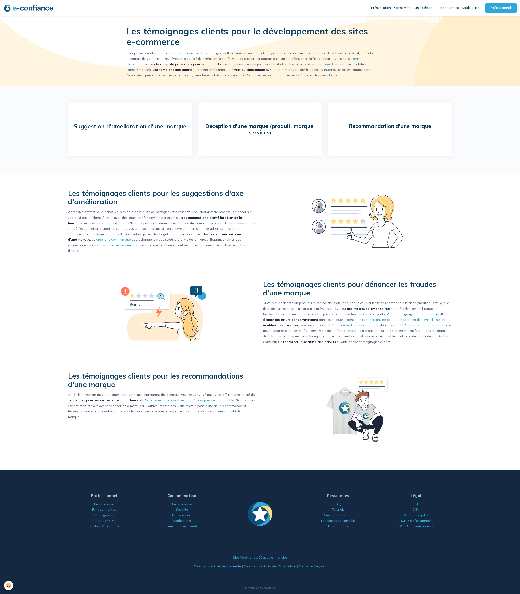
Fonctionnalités (104, 509)
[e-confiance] (260, 513)
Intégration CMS (104, 521)
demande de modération (358, 325)
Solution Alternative (104, 526)
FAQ (338, 504)
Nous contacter (338, 526)
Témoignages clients (182, 526)
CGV (416, 509)
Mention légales (416, 515)
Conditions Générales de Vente (217, 566)
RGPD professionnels (416, 521)
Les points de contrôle (338, 521)
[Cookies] (8, 585)
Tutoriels (338, 509)
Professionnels (501, 7)
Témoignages (104, 515)
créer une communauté (113, 239)
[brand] (29, 8)
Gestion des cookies (260, 588)
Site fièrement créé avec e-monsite (260, 557)
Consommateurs (406, 7)
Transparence (448, 7)
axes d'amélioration (329, 64)
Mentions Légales (312, 566)
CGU (416, 504)
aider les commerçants (124, 245)
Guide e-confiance (338, 515)
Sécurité (428, 7)
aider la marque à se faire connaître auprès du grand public (190, 400)
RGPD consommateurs (416, 526)
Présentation (381, 7)
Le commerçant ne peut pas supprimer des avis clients (399, 320)
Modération (471, 7)
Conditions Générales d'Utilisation (270, 566)
